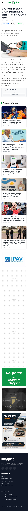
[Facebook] (2, 468)
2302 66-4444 (8, 494)
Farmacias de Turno (7, 486)
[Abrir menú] (2, 3)
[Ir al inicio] (14, 2)
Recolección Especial (7, 481)
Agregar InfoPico (14, 94)
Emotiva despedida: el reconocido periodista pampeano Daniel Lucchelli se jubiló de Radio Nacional (14, 194)
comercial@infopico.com (11, 499)
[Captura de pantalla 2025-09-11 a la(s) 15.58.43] (14, 399)
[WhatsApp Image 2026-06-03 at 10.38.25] (14, 431)
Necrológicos (5, 483)
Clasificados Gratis (6, 478)
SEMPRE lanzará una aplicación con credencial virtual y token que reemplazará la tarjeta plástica (13, 171)
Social (3, 5)
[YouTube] (14, 468)
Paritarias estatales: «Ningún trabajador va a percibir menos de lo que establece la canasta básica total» (14, 218)
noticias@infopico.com (10, 497)
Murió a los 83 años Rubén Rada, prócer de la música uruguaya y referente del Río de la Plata (12, 122)
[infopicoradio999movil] (14, 377)
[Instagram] (6, 468)
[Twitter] (10, 468)
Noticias (3, 476)
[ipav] (14, 259)
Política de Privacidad (21, 506)
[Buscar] (26, 2)
